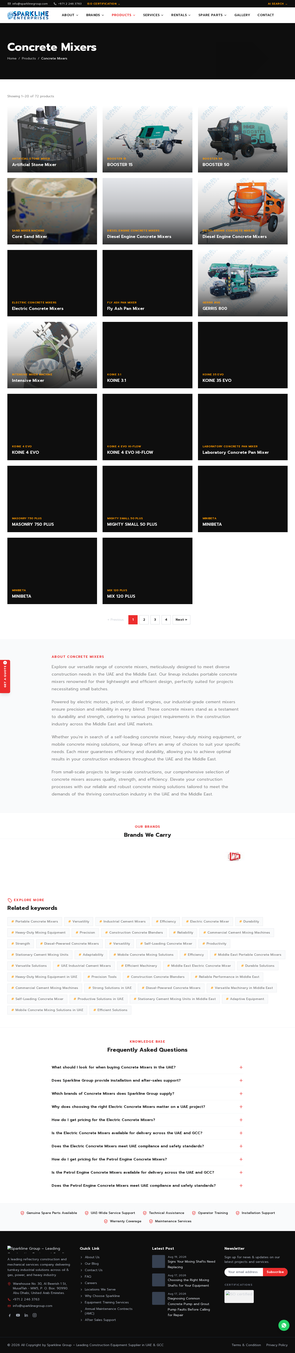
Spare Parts (210, 15)
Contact (265, 15)
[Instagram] (34, 1315)
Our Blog (92, 1263)
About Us (92, 1257)
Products (122, 15)
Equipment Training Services (107, 1302)
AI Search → (278, 4)
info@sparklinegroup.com (30, 4)
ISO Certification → (104, 4)
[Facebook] (9, 1315)
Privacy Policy (277, 1345)
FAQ (88, 1276)
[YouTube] (18, 1315)
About (68, 15)
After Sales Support (100, 1320)
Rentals (179, 15)
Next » (181, 619)
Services (151, 15)
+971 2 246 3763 (70, 4)
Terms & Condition (246, 1345)
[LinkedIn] (26, 1315)
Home (12, 58)
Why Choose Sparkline (102, 1296)
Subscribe (275, 1272)
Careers (91, 1283)
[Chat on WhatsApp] (283, 1325)
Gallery (242, 15)
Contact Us (94, 1270)
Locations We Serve (100, 1289)
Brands (93, 15)
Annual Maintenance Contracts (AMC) (109, 1311)
